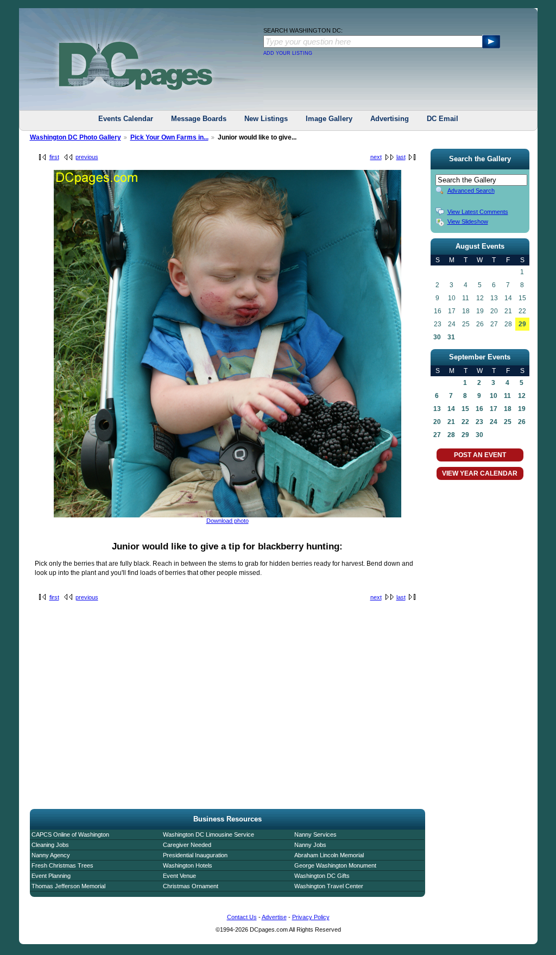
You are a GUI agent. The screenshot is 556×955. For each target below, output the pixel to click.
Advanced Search (471, 190)
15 (465, 409)
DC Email (442, 119)
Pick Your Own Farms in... (169, 137)
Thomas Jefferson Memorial (68, 886)
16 (479, 409)
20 (437, 422)
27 (437, 435)
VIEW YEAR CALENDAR (479, 473)
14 (451, 409)
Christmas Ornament (190, 886)
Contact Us (242, 917)
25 (507, 422)
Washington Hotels (187, 865)
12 (522, 396)
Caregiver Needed (187, 845)
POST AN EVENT (480, 455)
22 (465, 422)
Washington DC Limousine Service (208, 834)
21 (451, 422)
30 (437, 337)
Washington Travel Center (328, 886)
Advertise (274, 917)
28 (451, 435)
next (376, 157)
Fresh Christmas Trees (62, 865)
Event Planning (51, 875)
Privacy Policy (311, 917)
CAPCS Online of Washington (70, 834)
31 (451, 337)
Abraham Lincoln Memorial (329, 855)
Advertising (389, 119)
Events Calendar (125, 119)
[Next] (227, 515)
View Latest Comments (477, 211)
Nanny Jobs (310, 845)
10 (493, 396)
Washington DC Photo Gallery (75, 137)
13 (437, 409)
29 (522, 324)
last (401, 157)
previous (86, 157)
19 (522, 409)
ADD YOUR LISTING (287, 53)
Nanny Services (315, 834)
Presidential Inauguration (195, 855)
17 (493, 409)
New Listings (266, 119)
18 (507, 409)
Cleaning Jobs (50, 845)
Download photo (227, 520)
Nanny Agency (50, 855)
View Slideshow (467, 221)
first (54, 157)
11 (507, 396)
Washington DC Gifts (322, 875)
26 (522, 422)
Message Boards (198, 119)
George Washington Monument (335, 865)
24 (493, 422)
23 (479, 422)
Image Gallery (329, 119)
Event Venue (179, 875)
